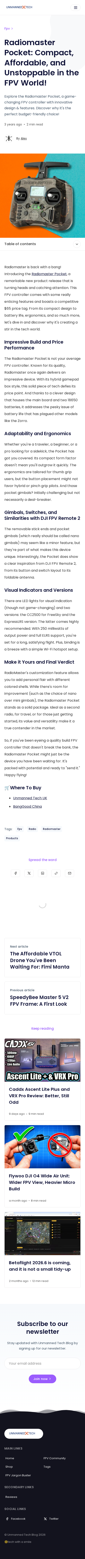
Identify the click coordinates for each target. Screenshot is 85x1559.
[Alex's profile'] (8, 138)
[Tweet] (29, 873)
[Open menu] (75, 7)
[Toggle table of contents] (77, 244)
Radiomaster (51, 829)
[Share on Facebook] (15, 873)
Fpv (7, 28)
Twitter (54, 1519)
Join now (40, 1379)
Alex (24, 138)
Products (12, 838)
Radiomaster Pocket (49, 273)
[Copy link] (56, 873)
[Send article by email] (69, 873)
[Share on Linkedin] (42, 873)
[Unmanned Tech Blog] (21, 7)
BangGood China (27, 806)
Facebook (18, 1519)
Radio (32, 829)
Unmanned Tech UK (30, 798)
